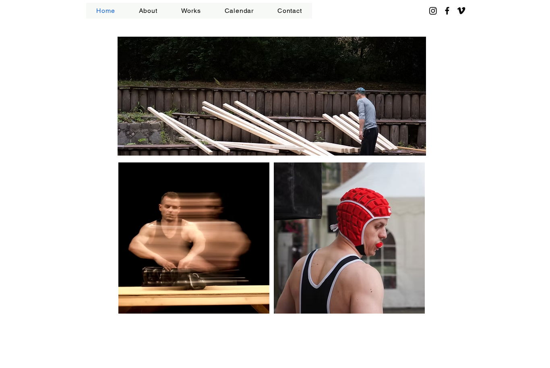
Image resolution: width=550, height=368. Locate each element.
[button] (191, 11)
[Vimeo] (461, 11)
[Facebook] (447, 11)
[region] (272, 97)
